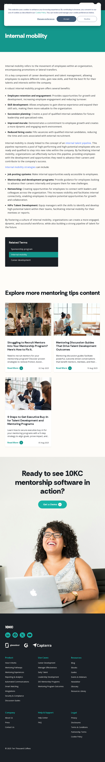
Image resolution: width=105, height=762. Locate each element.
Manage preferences (46, 19)
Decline (87, 19)
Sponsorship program (21, 249)
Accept (66, 19)
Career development (21, 260)
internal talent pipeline (78, 143)
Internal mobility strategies (20, 166)
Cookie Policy (40, 12)
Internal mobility (19, 254)
